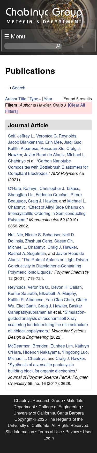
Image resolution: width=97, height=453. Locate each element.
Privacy (72, 432)
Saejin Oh (63, 241)
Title (22, 99)
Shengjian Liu (21, 195)
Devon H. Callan (66, 287)
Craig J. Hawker (42, 201)
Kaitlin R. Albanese (25, 300)
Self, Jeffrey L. (21, 136)
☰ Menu (14, 36)
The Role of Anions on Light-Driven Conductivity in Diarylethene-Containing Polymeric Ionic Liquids (48, 266)
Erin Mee (53, 142)
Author (11, 99)
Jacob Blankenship (25, 142)
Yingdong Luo (75, 352)
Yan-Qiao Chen (60, 300)
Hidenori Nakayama (41, 352)
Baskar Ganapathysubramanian (45, 309)
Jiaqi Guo (72, 142)
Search (18, 88)
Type (33, 99)
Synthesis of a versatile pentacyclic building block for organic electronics (41, 368)
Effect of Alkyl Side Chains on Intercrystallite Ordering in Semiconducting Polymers (47, 213)
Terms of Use (50, 432)
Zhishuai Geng (38, 241)
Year (48, 99)
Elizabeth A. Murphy (57, 293)
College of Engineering (60, 407)
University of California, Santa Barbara (48, 413)
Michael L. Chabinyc (27, 247)
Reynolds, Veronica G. (28, 287)
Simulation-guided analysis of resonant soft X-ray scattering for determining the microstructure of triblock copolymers (48, 321)
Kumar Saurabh (22, 293)
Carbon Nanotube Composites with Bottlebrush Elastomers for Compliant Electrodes (48, 167)
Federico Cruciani (52, 195)
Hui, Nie (15, 235)
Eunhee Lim (61, 346)
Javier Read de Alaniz (44, 154)
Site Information (19, 432)
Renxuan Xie (52, 148)
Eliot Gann (26, 306)
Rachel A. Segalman (27, 253)
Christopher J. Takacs (59, 188)
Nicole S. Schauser (42, 235)
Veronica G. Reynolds (56, 136)
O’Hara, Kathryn (23, 188)
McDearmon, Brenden (28, 346)
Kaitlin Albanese (23, 148)
